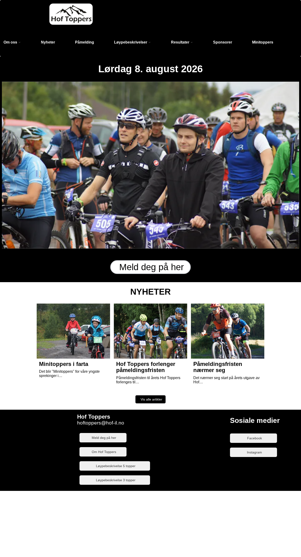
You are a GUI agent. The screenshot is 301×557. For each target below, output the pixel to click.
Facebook (254, 438)
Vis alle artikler (151, 399)
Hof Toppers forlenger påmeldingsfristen (145, 367)
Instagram (254, 452)
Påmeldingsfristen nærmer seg (217, 367)
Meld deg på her (151, 267)
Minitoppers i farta (63, 364)
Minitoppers (262, 42)
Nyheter (48, 42)
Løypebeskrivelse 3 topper (115, 480)
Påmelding (84, 42)
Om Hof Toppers (104, 452)
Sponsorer (222, 42)
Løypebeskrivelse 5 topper (115, 466)
